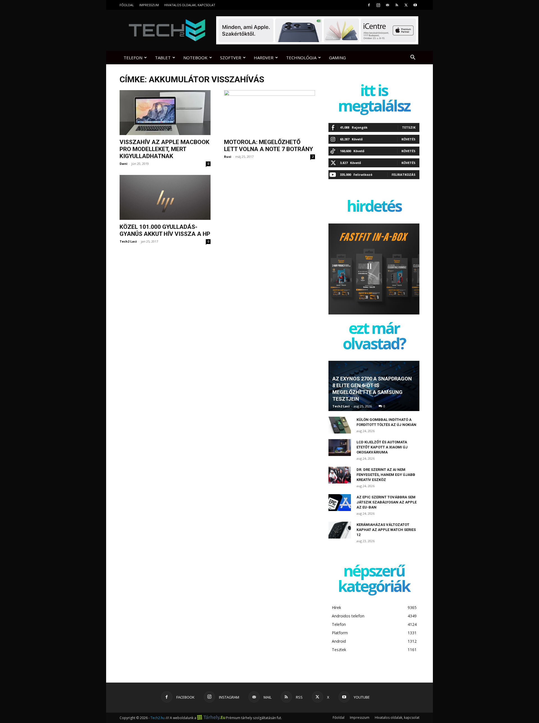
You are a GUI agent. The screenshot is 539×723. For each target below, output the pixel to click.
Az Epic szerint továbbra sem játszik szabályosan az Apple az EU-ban (387, 502)
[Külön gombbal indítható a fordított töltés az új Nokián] (339, 425)
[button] (412, 58)
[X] (406, 5)
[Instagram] (378, 5)
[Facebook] (369, 5)
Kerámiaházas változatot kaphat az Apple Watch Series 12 (386, 530)
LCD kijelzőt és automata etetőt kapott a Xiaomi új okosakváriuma (382, 447)
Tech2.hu (157, 717)
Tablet (163, 57)
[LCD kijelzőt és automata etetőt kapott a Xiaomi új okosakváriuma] (339, 447)
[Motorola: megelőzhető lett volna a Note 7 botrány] (269, 112)
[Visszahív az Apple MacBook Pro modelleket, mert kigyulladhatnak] (165, 112)
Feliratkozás (403, 174)
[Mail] (387, 5)
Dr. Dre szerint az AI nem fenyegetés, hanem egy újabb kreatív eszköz (386, 474)
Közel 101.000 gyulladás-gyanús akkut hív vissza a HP (165, 230)
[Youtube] (415, 5)
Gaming (337, 57)
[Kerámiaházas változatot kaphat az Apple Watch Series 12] (339, 530)
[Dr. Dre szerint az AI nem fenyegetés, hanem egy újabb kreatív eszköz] (339, 475)
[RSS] (396, 5)
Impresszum (149, 5)
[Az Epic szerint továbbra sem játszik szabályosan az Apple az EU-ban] (339, 502)
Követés (408, 139)
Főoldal (127, 5)
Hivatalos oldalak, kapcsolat (189, 5)
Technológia (301, 57)
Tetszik (408, 127)
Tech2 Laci (128, 241)
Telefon (133, 57)
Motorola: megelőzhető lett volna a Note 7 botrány (268, 145)
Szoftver (230, 57)
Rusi (227, 156)
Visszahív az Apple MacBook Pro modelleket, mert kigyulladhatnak (164, 149)
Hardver (263, 57)
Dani (123, 163)
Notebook (195, 57)
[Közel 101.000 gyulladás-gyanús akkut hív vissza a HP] (165, 197)
